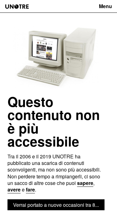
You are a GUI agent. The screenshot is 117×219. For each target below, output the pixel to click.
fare (30, 189)
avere (14, 189)
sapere (85, 183)
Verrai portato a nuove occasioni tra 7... (56, 204)
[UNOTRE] (17, 6)
